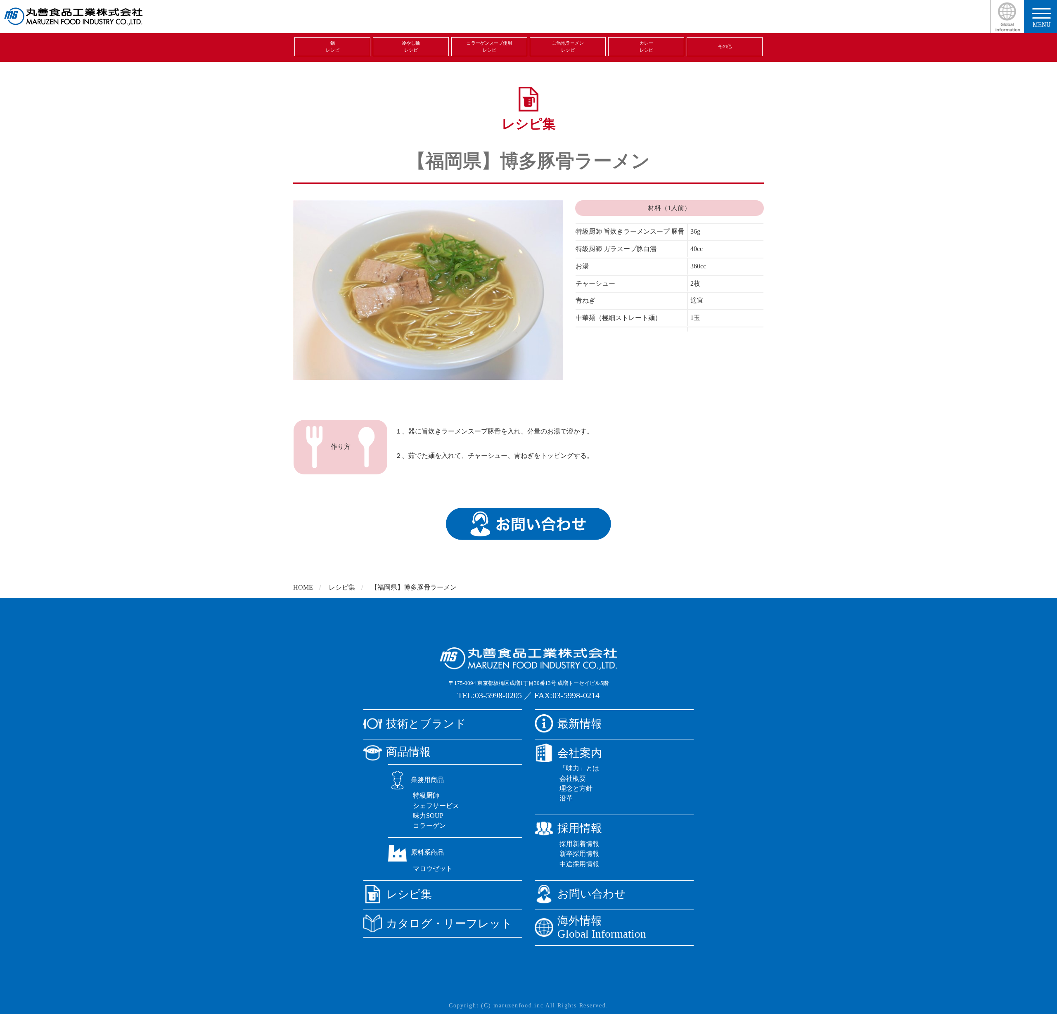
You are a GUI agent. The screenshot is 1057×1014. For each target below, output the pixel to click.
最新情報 (579, 724)
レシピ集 (342, 587)
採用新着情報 (579, 843)
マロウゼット (433, 868)
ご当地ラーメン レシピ (568, 46)
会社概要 (572, 778)
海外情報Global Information (601, 927)
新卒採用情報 (579, 853)
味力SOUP (428, 815)
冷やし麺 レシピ (411, 46)
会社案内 (579, 753)
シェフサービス (436, 805)
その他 (725, 46)
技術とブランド (426, 724)
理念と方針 (575, 788)
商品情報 (408, 752)
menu (1042, 24)
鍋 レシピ (332, 46)
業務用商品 (427, 779)
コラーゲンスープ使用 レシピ (489, 46)
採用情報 (579, 828)
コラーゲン (429, 825)
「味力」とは (579, 768)
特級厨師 (426, 795)
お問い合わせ (591, 894)
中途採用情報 (579, 863)
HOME (303, 587)
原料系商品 (427, 852)
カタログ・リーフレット (449, 923)
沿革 (566, 798)
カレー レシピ (646, 46)
